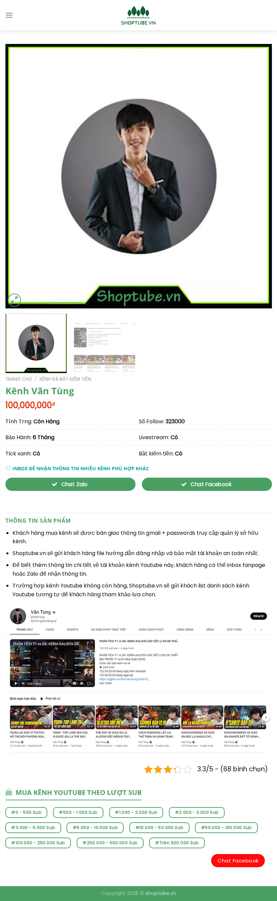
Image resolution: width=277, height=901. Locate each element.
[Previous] (19, 176)
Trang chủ (18, 379)
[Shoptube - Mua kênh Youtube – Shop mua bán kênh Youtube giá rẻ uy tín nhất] (138, 15)
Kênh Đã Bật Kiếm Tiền (65, 379)
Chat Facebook (238, 860)
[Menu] (9, 15)
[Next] (258, 176)
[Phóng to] (14, 300)
